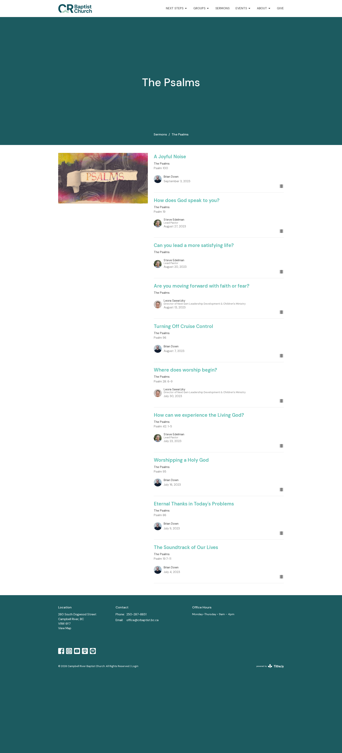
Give (280, 8)
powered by (267, 669)
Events (241, 8)
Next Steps (174, 8)
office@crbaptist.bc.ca (142, 620)
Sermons (222, 8)
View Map (64, 628)
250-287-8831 (136, 614)
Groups (199, 8)
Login (135, 666)
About (262, 8)
